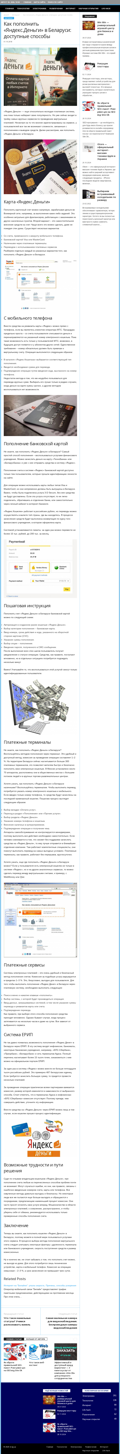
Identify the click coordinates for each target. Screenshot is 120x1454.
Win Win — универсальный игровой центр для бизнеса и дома (106, 28)
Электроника (39, 8)
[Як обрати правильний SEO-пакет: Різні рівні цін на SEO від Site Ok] (15, 1351)
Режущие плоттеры (103, 65)
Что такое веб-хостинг (37, 1363)
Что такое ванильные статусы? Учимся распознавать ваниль (17, 1321)
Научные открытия (88, 8)
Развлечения (56, 8)
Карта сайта (39, 2)
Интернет (70, 8)
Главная (27, 2)
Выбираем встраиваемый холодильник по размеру (106, 195)
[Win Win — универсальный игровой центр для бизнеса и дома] (49, 1400)
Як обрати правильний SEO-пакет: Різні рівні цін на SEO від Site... (66, 1427)
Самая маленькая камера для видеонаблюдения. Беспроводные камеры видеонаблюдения (61, 1322)
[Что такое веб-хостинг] (40, 1351)
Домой (6, 15)
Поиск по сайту (55, 2)
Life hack (106, 8)
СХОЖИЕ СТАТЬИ (14, 1339)
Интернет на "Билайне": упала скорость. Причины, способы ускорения (40, 1285)
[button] (114, 8)
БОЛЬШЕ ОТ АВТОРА (35, 1339)
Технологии (23, 8)
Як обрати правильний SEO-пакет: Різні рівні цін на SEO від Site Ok (14, 1366)
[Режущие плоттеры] (49, 1414)
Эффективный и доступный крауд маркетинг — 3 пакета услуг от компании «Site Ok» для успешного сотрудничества (64, 1370)
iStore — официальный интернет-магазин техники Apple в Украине (106, 151)
